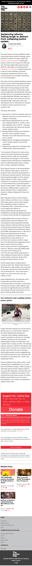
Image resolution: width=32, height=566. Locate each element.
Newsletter (3, 548)
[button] (27, 7)
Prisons (3, 538)
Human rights (4, 540)
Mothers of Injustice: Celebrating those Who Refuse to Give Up (8, 502)
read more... (20, 431)
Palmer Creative (16, 560)
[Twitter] (17, 563)
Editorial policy (5, 523)
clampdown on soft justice (9, 69)
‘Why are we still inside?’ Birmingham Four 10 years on (23, 479)
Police (2, 542)
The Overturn (9, 489)
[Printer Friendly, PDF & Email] (2, 390)
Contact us (4, 521)
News (2, 489)
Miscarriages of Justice (7, 533)
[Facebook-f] (15, 563)
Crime (2, 536)
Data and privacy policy (7, 525)
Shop (2, 527)
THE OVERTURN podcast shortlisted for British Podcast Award (7, 480)
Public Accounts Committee (10, 60)
